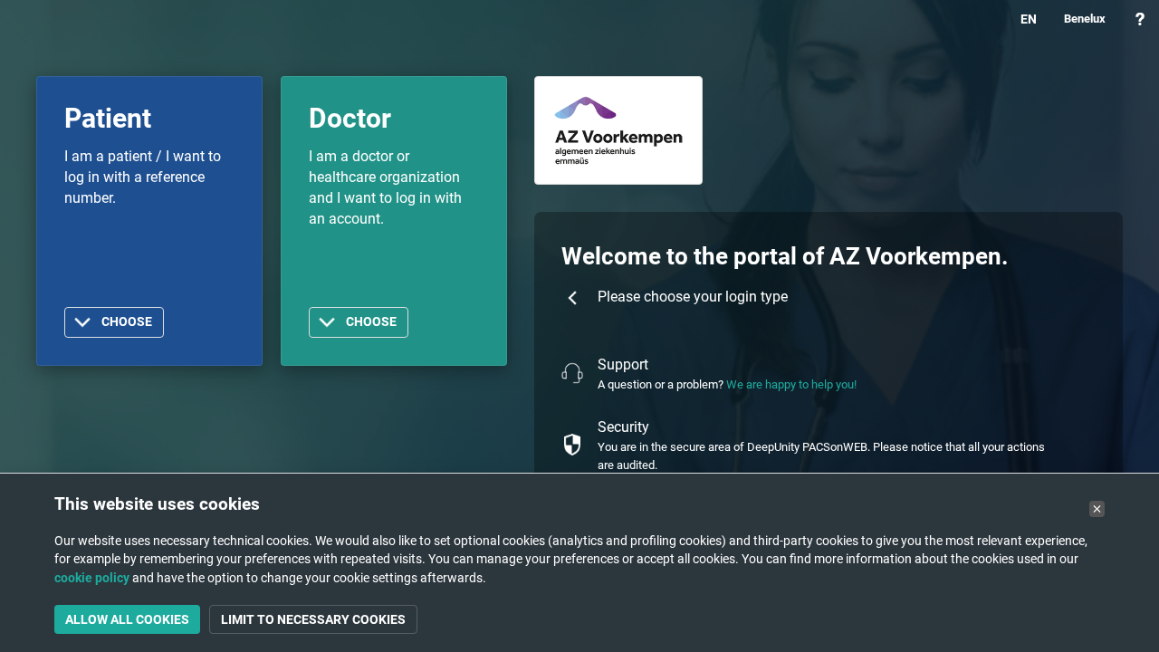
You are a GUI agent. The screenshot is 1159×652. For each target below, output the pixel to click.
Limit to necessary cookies (313, 619)
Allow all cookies (127, 619)
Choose (126, 322)
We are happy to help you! (791, 384)
